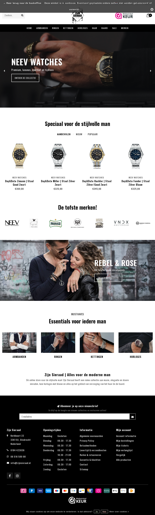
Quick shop (21, 176)
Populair (93, 134)
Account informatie (126, 436)
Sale (114, 28)
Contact (84, 464)
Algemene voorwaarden (91, 436)
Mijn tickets (122, 445)
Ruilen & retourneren (90, 454)
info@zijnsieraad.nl (21, 463)
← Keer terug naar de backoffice (22, 3)
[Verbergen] (152, 9)
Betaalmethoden (88, 445)
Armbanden (42, 28)
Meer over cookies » (119, 512)
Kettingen (68, 28)
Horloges (83, 28)
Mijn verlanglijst (124, 450)
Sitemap (84, 469)
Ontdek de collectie (25, 77)
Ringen (55, 28)
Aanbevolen (64, 134)
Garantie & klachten (90, 459)
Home (29, 28)
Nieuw (79, 134)
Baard (104, 28)
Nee (104, 512)
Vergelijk (120, 454)
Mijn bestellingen (125, 440)
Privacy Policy (87, 440)
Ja (97, 512)
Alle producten (123, 459)
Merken (124, 28)
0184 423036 (18, 450)
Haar (94, 28)
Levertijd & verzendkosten (93, 450)
